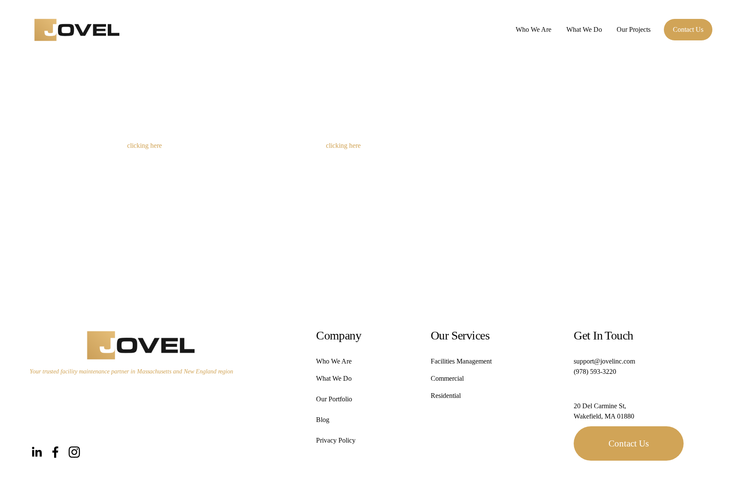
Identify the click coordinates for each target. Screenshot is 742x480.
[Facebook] (55, 452)
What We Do (584, 29)
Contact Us (688, 29)
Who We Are (533, 29)
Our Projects (634, 29)
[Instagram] (74, 452)
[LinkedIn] (36, 452)
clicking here (144, 145)
